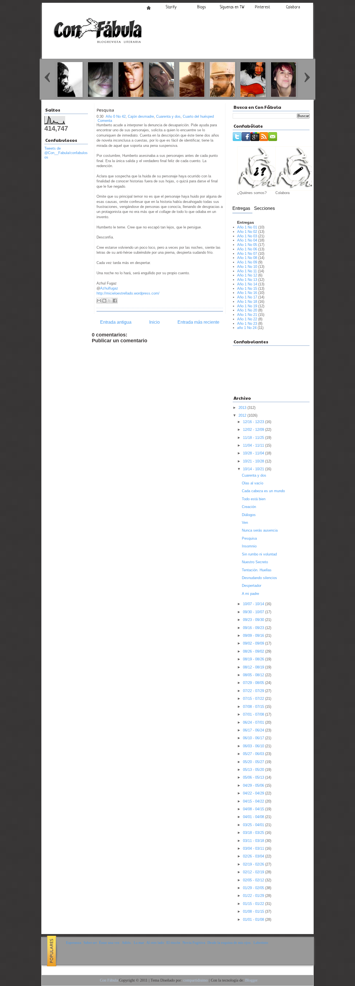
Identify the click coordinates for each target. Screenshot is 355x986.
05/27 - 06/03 (254, 754)
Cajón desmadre (141, 116)
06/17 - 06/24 (254, 730)
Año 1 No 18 (247, 302)
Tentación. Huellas (257, 570)
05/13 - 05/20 (254, 770)
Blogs (201, 7)
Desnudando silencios (259, 578)
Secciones (264, 208)
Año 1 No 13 (247, 280)
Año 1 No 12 (247, 275)
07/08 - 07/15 (254, 707)
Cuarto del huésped (198, 116)
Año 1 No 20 (247, 310)
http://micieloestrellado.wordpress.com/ (128, 293)
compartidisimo (195, 980)
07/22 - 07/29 (254, 691)
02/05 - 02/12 (254, 880)
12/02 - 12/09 (254, 429)
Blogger (251, 980)
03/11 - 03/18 (254, 841)
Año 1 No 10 (247, 267)
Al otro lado (155, 942)
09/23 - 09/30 (254, 620)
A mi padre (250, 594)
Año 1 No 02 (247, 232)
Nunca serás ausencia (260, 530)
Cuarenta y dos (168, 116)
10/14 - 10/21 (254, 469)
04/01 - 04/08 (254, 817)
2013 (243, 408)
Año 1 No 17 (247, 297)
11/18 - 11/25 (254, 438)
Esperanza (73, 942)
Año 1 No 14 (247, 284)
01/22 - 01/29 (254, 896)
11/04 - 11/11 (254, 445)
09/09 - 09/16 (254, 635)
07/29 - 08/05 (254, 683)
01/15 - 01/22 (254, 904)
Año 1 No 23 (247, 323)
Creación (249, 507)
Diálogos (249, 515)
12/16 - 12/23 (254, 422)
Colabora (293, 7)
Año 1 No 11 (247, 271)
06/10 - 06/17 (254, 738)
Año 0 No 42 (116, 116)
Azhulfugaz (109, 288)
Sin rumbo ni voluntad (259, 554)
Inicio (149, 8)
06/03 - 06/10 (254, 746)
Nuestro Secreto (255, 562)
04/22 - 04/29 (254, 793)
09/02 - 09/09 (254, 643)
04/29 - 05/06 (254, 785)
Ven (245, 522)
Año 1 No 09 (247, 262)
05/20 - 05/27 (254, 762)
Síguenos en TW (232, 7)
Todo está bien (253, 499)
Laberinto (260, 942)
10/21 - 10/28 (254, 461)
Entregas (241, 208)
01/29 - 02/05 (254, 888)
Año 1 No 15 (247, 288)
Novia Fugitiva (193, 942)
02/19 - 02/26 (254, 864)
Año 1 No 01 (247, 227)
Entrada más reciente (198, 322)
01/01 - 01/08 (254, 919)
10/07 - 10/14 (254, 604)
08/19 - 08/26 (254, 659)
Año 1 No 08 (247, 258)
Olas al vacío (252, 483)
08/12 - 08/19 (254, 667)
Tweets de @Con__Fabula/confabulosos (66, 152)
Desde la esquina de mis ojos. (229, 942)
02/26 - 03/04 (254, 856)
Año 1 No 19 (247, 306)
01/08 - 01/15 (254, 911)
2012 (243, 415)
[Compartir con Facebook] (115, 300)
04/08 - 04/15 (254, 809)
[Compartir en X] (109, 300)
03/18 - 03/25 (254, 833)
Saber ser (90, 942)
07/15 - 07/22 (254, 698)
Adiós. (126, 942)
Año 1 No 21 (247, 315)
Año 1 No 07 (247, 253)
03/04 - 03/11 (254, 848)
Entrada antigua (115, 322)
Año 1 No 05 (247, 245)
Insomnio (249, 546)
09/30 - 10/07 (254, 612)
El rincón (173, 942)
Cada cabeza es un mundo (263, 491)
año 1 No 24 (247, 328)
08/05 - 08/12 (254, 675)
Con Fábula (109, 980)
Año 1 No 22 (247, 319)
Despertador (251, 585)
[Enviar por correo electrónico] (99, 300)
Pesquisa (105, 110)
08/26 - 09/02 (254, 651)
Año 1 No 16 (247, 293)
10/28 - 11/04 (254, 453)
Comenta (105, 121)
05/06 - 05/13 (254, 777)
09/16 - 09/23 (254, 628)
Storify (171, 7)
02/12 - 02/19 (254, 872)
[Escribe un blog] (104, 300)
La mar (139, 942)
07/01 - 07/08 (254, 714)
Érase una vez (109, 942)
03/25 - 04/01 (254, 825)
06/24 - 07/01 (254, 722)
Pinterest (262, 7)
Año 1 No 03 (247, 236)
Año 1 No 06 (247, 249)
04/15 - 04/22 (254, 801)
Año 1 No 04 (247, 240)
